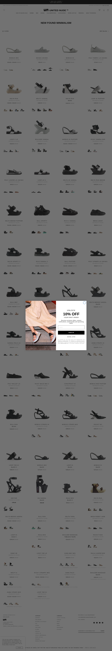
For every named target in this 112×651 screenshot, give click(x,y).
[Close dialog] (84, 302)
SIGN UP (71, 332)
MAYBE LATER (71, 336)
